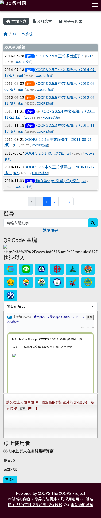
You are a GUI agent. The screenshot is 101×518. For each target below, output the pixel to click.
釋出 (30, 56)
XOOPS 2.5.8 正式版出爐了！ (59, 55)
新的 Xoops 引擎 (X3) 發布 (57, 180)
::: (4, 15)
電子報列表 (72, 21)
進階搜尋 (50, 230)
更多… (10, 479)
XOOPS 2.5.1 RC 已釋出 (45, 153)
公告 (30, 111)
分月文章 (44, 21)
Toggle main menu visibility (95, 4)
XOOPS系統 (23, 33)
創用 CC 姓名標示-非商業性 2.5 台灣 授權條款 (50, 501)
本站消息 (18, 21)
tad (88, 56)
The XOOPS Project (68, 493)
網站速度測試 (82, 504)
